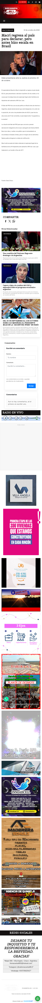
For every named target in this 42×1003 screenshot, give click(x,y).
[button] (16, 2)
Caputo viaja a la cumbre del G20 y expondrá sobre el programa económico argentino (19, 287)
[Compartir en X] (9, 221)
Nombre (8, 354)
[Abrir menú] (4, 21)
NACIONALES (16, 25)
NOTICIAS (27, 25)
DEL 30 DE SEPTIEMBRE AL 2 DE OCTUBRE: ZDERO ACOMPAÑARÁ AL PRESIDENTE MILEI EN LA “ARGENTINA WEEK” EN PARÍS (21, 323)
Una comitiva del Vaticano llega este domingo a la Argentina (17, 254)
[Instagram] (36, 2)
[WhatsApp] (28, 2)
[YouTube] (39, 2)
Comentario (9, 362)
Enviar (31, 386)
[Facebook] (32, 2)
